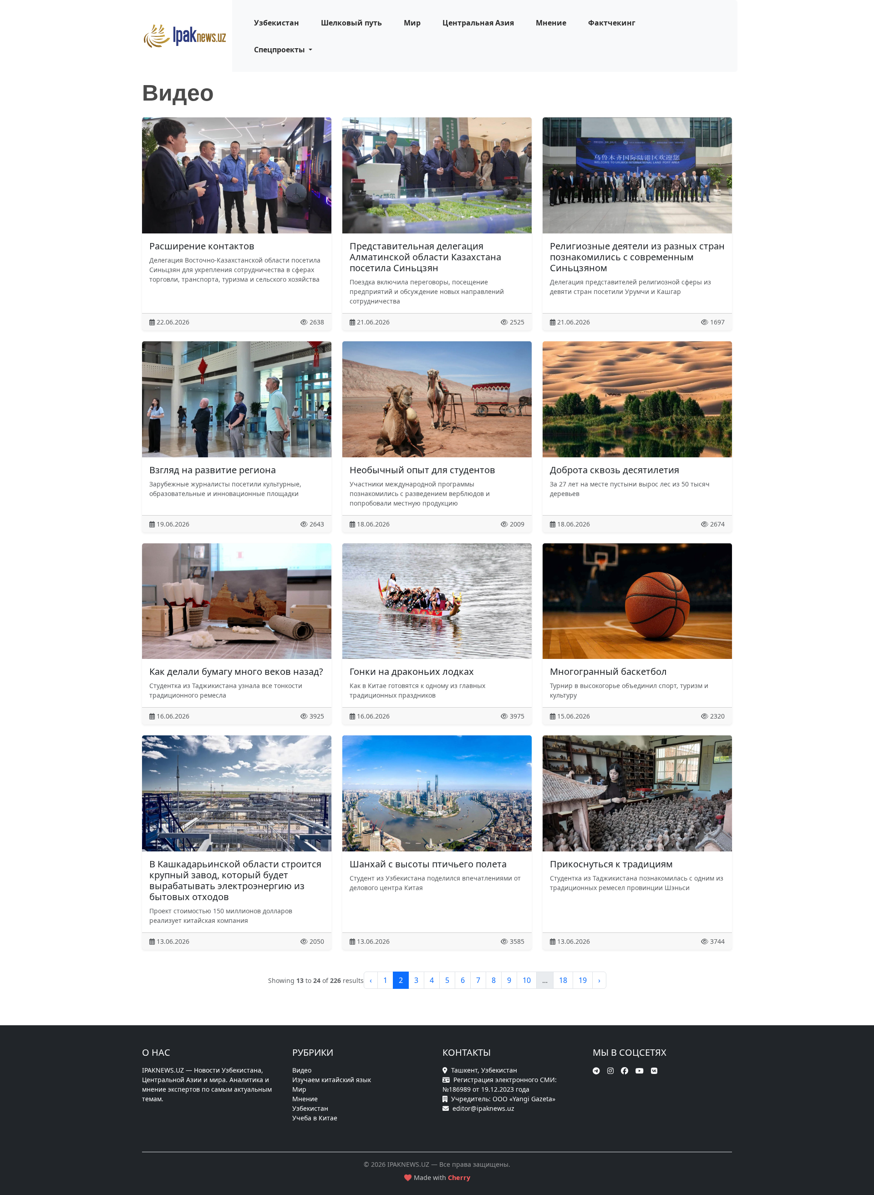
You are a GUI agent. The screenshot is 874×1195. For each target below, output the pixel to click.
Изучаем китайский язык (331, 1079)
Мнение (551, 23)
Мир (412, 23)
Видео (301, 1070)
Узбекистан (276, 23)
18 (563, 980)
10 (527, 980)
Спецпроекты (280, 50)
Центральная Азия (478, 23)
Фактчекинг (611, 23)
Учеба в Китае (314, 1118)
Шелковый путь (351, 23)
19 (583, 980)
